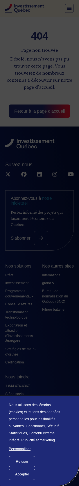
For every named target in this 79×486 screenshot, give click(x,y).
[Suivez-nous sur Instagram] (54, 174)
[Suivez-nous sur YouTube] (71, 174)
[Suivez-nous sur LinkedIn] (39, 174)
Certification (14, 362)
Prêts (9, 275)
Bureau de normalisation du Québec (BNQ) (55, 296)
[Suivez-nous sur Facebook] (24, 174)
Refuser (22, 461)
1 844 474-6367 (17, 386)
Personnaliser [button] (20, 449)
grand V (48, 283)
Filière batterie (53, 309)
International (51, 275)
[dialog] (39, 440)
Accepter (22, 474)
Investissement (17, 283)
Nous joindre (17, 376)
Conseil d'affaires (18, 304)
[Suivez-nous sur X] (8, 174)
